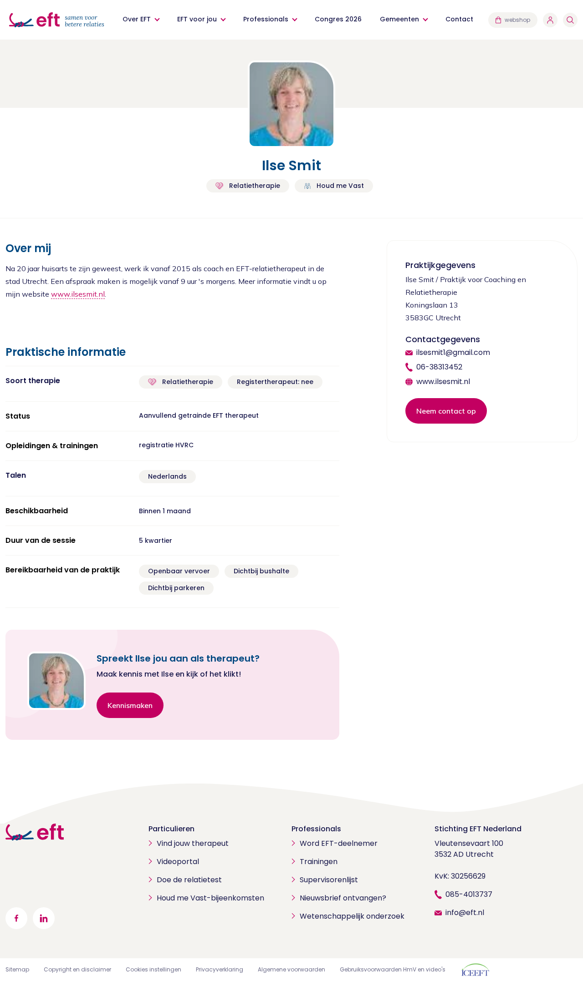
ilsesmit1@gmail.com (453, 352)
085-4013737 (468, 894)
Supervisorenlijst (329, 880)
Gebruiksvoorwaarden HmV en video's (392, 969)
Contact (459, 19)
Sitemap (17, 969)
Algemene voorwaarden (291, 969)
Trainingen (319, 861)
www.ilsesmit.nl (78, 293)
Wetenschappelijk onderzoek (352, 916)
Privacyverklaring (219, 969)
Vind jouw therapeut (193, 843)
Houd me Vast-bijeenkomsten (210, 898)
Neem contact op (446, 410)
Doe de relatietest (189, 880)
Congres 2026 (338, 19)
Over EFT (137, 19)
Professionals (265, 19)
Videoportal (178, 861)
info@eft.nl (464, 912)
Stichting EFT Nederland (478, 829)
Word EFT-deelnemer (339, 843)
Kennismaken (130, 705)
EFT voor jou (197, 19)
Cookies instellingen (153, 969)
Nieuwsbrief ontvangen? (343, 898)
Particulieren (171, 829)
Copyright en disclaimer (77, 969)
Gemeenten (399, 19)
